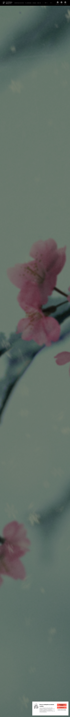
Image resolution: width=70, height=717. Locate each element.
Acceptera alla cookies (62, 705)
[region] (50, 708)
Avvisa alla (62, 707)
